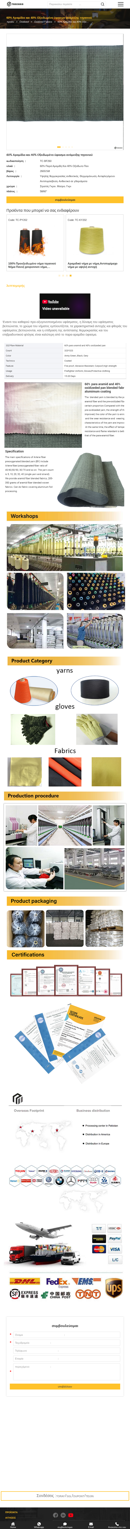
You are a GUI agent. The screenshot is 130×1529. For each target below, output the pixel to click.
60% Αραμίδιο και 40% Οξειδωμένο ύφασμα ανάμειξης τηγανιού (74, 21)
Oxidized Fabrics (43, 21)
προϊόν (10, 21)
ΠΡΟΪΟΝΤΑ (11, 1512)
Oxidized (24, 21)
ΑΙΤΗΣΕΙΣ (10, 1517)
